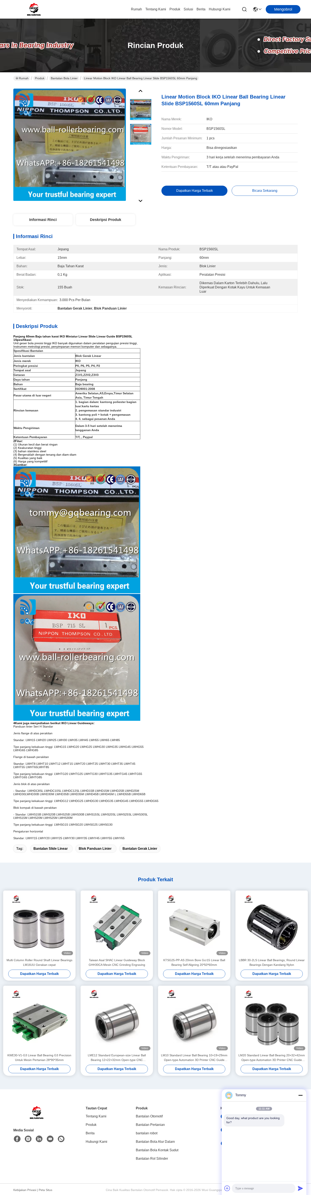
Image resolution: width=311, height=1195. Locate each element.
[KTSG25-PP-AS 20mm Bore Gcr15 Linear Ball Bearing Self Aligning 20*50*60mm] (194, 924)
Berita (201, 9)
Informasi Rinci (43, 220)
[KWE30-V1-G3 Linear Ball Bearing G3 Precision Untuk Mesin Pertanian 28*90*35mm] (39, 1019)
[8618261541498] (61, 1139)
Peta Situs (45, 1190)
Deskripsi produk (105, 220)
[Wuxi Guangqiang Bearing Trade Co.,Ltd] (34, 9)
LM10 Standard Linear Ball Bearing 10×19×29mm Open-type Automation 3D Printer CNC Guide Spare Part (194, 1058)
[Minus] (300, 1095)
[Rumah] (36, 1118)
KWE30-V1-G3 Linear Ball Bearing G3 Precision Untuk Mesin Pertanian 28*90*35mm (39, 1058)
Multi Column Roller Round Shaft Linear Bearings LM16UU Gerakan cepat (39, 962)
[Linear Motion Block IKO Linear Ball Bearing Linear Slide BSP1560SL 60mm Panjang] (69, 144)
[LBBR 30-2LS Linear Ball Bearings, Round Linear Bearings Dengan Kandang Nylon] (271, 924)
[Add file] (227, 1188)
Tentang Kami (155, 9)
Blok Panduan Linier (95, 848)
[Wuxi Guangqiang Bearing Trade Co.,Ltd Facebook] (17, 1139)
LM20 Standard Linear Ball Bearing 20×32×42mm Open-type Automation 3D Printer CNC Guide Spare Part (271, 1058)
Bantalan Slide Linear (50, 848)
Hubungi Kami (219, 9)
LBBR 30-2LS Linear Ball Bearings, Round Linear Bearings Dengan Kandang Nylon (272, 962)
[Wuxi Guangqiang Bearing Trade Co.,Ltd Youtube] (50, 1139)
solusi (188, 9)
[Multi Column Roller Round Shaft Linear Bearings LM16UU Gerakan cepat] (39, 924)
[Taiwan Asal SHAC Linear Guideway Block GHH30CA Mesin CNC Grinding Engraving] (116, 924)
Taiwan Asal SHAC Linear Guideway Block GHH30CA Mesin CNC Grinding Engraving (117, 962)
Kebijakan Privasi (24, 1190)
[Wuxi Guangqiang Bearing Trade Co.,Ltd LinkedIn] (39, 1139)
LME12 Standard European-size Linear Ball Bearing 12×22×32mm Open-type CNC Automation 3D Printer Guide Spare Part (117, 1058)
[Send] (300, 1188)
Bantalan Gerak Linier (139, 848)
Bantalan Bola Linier (64, 78)
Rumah (136, 9)
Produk (174, 9)
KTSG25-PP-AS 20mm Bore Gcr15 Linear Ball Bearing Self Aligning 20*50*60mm (194, 962)
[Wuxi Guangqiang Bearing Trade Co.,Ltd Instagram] (28, 1139)
